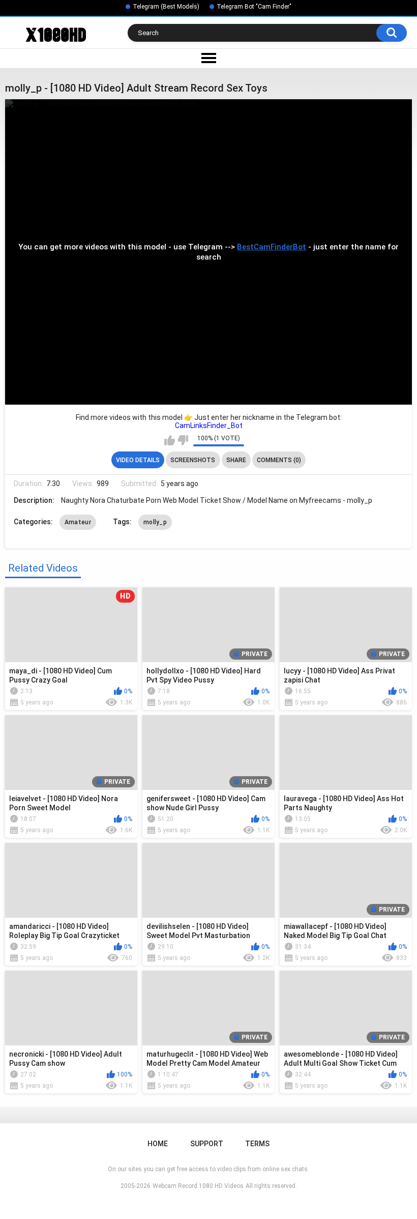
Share (236, 460)
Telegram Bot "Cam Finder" (254, 6)
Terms (257, 1144)
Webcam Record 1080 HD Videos (198, 1185)
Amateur (78, 522)
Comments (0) (279, 460)
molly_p (155, 522)
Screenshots (192, 460)
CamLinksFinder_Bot (209, 425)
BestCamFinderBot (271, 246)
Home (157, 1144)
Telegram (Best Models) (166, 6)
